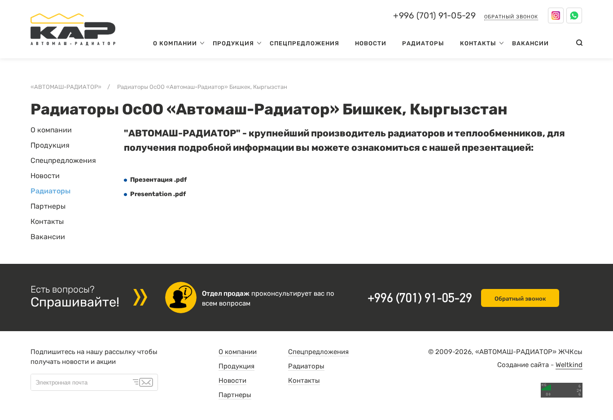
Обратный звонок (511, 17)
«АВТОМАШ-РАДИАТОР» (66, 86)
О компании (175, 43)
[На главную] (73, 48)
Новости (370, 43)
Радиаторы (423, 43)
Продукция (233, 43)
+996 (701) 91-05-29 (434, 16)
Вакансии (530, 43)
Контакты (478, 43)
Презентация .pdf (158, 180)
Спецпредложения (304, 43)
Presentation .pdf (158, 194)
